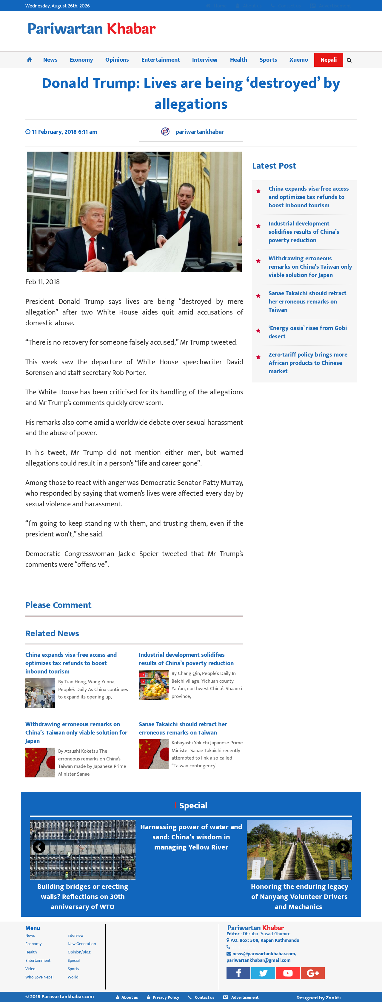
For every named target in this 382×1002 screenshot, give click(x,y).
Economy (81, 60)
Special (193, 805)
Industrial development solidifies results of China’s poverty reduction (304, 232)
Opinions (117, 60)
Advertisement (334, 6)
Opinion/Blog (79, 952)
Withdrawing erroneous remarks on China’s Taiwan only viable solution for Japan (310, 266)
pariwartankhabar (200, 132)
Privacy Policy (166, 997)
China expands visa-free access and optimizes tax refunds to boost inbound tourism (309, 197)
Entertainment (160, 60)
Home (220, 6)
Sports (268, 60)
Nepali (329, 60)
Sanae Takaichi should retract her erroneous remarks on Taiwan (307, 301)
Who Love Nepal (39, 977)
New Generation (82, 943)
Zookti (333, 998)
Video (30, 968)
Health (238, 60)
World (73, 977)
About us (252, 6)
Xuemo (298, 60)
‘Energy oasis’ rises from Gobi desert (308, 332)
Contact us (289, 6)
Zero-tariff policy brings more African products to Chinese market (308, 363)
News (50, 60)
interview (76, 935)
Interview (205, 60)
